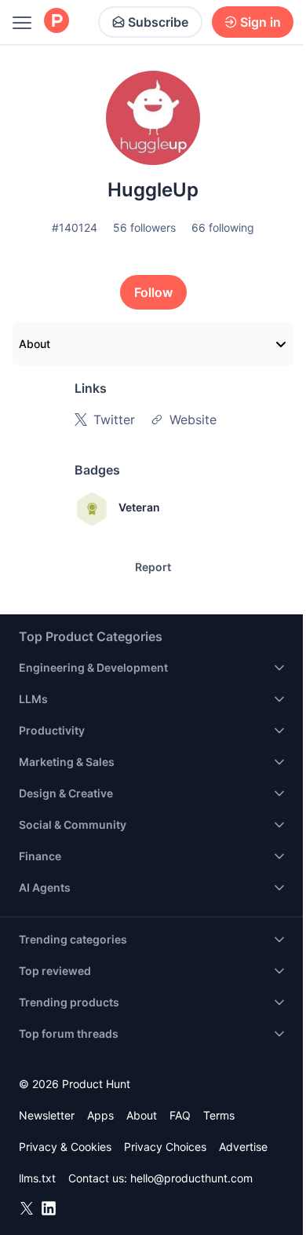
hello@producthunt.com (191, 1178)
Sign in (260, 22)
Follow (153, 292)
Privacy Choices (165, 1146)
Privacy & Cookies (65, 1146)
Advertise (243, 1146)
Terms (219, 1115)
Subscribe (158, 22)
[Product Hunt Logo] (56, 21)
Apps (100, 1115)
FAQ (180, 1115)
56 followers (144, 227)
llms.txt (37, 1178)
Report (153, 567)
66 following (222, 227)
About (34, 343)
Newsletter (47, 1115)
